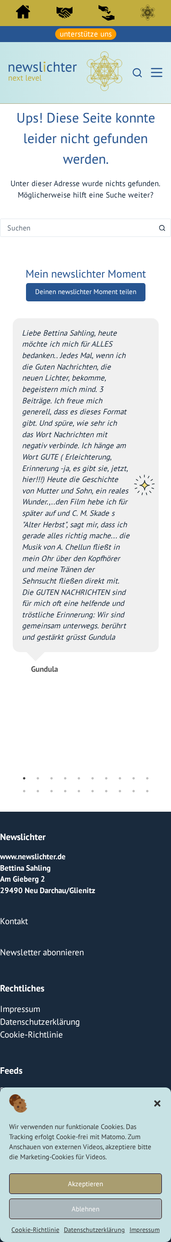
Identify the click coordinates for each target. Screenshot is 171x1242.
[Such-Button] (162, 226)
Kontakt (12, 918)
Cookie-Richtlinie (35, 1230)
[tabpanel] (86, 490)
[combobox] (76, 226)
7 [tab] (106, 777)
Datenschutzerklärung (94, 1230)
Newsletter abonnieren (38, 948)
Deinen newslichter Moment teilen (85, 290)
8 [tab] (119, 777)
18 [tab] (119, 789)
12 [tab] (37, 789)
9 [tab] (133, 777)
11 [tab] (24, 789)
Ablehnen (85, 1209)
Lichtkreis (147, 12)
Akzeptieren (85, 1183)
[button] (157, 1103)
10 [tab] (147, 777)
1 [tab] (24, 777)
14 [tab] (65, 789)
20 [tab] (147, 789)
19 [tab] (133, 789)
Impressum (145, 1230)
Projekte (14, 1081)
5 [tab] (78, 777)
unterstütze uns (86, 33)
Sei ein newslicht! (106, 12)
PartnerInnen (65, 12)
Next (165, 545)
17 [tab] (106, 789)
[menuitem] (23, 14)
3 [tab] (51, 777)
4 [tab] (65, 777)
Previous (5, 545)
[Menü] (156, 71)
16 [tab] (92, 789)
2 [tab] (37, 777)
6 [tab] (92, 777)
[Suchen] (137, 71)
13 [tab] (51, 789)
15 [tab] (78, 789)
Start (23, 12)
